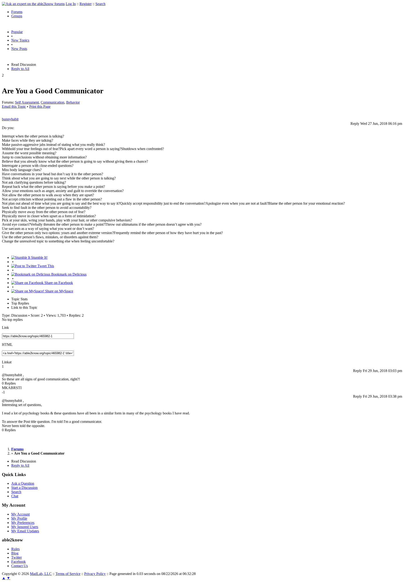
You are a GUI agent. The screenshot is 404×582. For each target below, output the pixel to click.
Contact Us (19, 566)
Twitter (16, 557)
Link (5, 328)
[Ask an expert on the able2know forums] (33, 4)
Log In (71, 4)
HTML (7, 345)
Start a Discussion (24, 488)
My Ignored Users (24, 527)
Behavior (73, 102)
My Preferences (22, 523)
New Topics (20, 40)
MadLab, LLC (41, 574)
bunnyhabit (10, 119)
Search (100, 4)
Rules (15, 549)
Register (85, 4)
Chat (14, 496)
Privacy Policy (95, 574)
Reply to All (20, 69)
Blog (14, 553)
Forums (16, 12)
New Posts (19, 49)
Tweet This (45, 266)
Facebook (18, 562)
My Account (20, 514)
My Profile (19, 518)
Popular (17, 32)
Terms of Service (67, 574)
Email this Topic (14, 107)
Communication (52, 102)
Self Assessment (27, 102)
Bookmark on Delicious (68, 274)
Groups (16, 16)
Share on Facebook (58, 283)
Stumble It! (38, 257)
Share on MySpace (58, 291)
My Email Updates (25, 531)
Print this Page (39, 107)
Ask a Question (22, 483)
